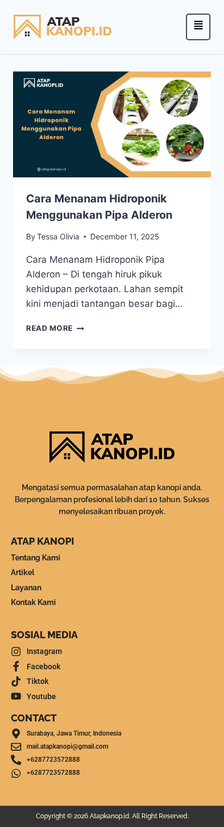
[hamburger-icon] (198, 27)
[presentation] (112, 124)
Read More (55, 328)
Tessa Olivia (58, 236)
